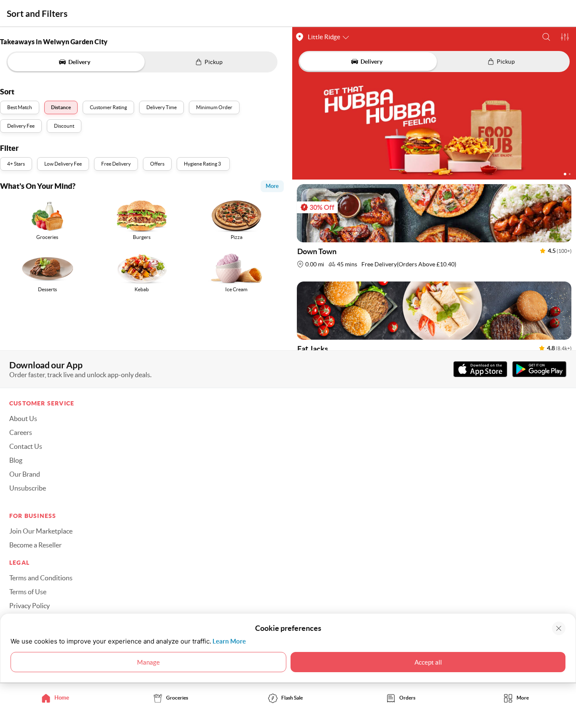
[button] (546, 36)
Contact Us (25, 446)
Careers (20, 432)
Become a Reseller (35, 545)
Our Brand (24, 474)
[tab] (57, 697)
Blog (15, 460)
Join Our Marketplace (41, 531)
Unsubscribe (27, 488)
